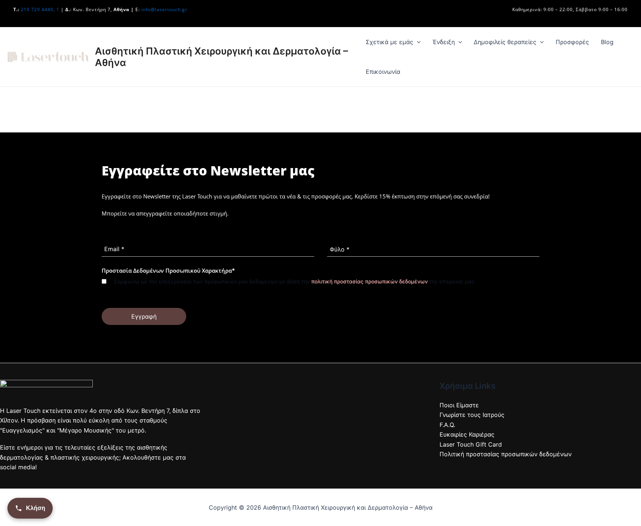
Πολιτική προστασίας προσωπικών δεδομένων (506, 454)
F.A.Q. (447, 424)
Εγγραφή (144, 316)
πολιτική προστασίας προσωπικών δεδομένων (369, 281)
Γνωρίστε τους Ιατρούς (472, 414)
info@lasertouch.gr (164, 9)
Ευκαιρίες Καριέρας (467, 434)
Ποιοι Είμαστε (459, 405)
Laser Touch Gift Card (471, 444)
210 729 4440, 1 (40, 9)
